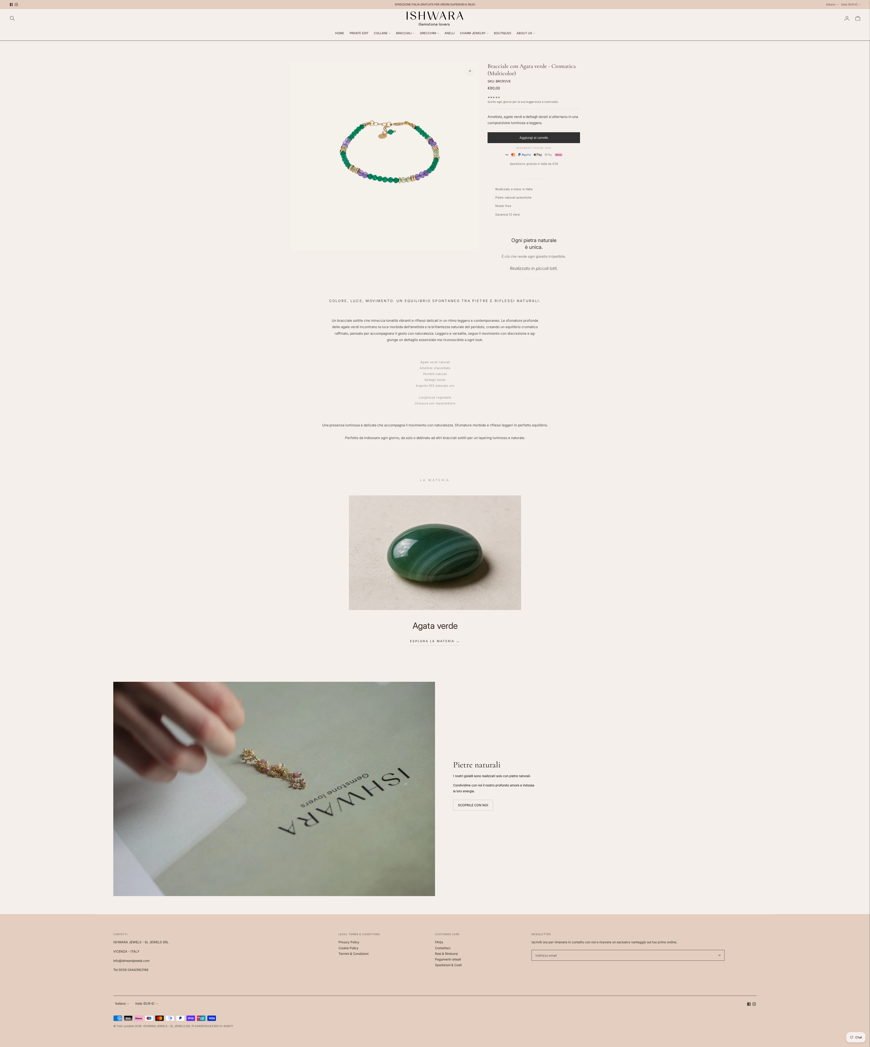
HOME (339, 33)
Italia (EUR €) (849, 4)
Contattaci (442, 948)
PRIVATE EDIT (359, 33)
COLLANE (381, 33)
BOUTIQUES (502, 33)
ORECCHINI (428, 33)
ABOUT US (524, 33)
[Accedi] (847, 18)
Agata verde (435, 625)
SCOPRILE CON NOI (473, 805)
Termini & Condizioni (353, 954)
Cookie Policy (348, 948)
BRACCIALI (403, 33)
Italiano (830, 4)
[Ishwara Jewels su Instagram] (16, 4)
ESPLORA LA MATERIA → (435, 641)
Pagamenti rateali (448, 959)
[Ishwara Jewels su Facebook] (11, 4)
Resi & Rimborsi (446, 954)
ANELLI (449, 33)
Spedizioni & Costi (448, 965)
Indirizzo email (545, 950)
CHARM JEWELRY (473, 33)
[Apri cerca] (12, 18)
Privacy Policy (348, 942)
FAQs (439, 942)
